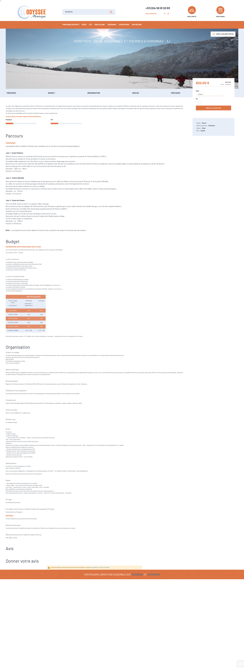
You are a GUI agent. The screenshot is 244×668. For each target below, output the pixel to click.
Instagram (153, 574)
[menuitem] (71, 24)
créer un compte (104, 567)
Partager (175, 93)
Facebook (137, 574)
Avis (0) (135, 93)
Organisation (93, 93)
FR (164, 13)
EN (168, 13)
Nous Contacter (151, 13)
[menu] (122, 25)
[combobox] (88, 12)
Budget (51, 93)
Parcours (11, 93)
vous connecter (94, 567)
